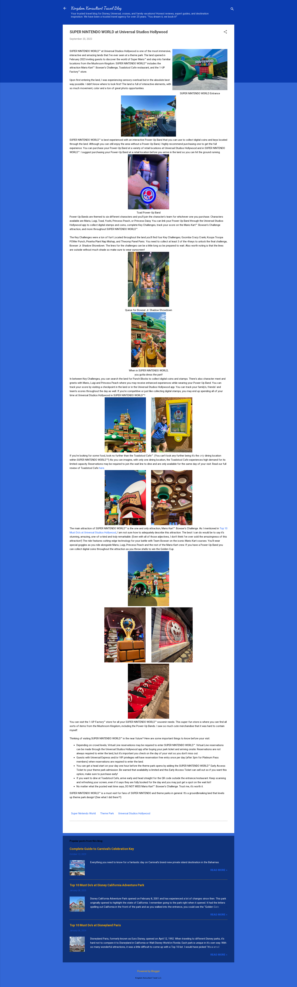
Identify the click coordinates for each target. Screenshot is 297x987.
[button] (225, 32)
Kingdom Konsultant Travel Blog (96, 8)
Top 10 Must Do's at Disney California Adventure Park (107, 885)
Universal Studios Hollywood (134, 813)
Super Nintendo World (83, 813)
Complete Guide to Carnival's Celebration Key (102, 849)
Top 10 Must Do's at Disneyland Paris (95, 925)
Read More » (218, 870)
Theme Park (107, 813)
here (101, 468)
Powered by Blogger (148, 971)
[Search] (232, 9)
